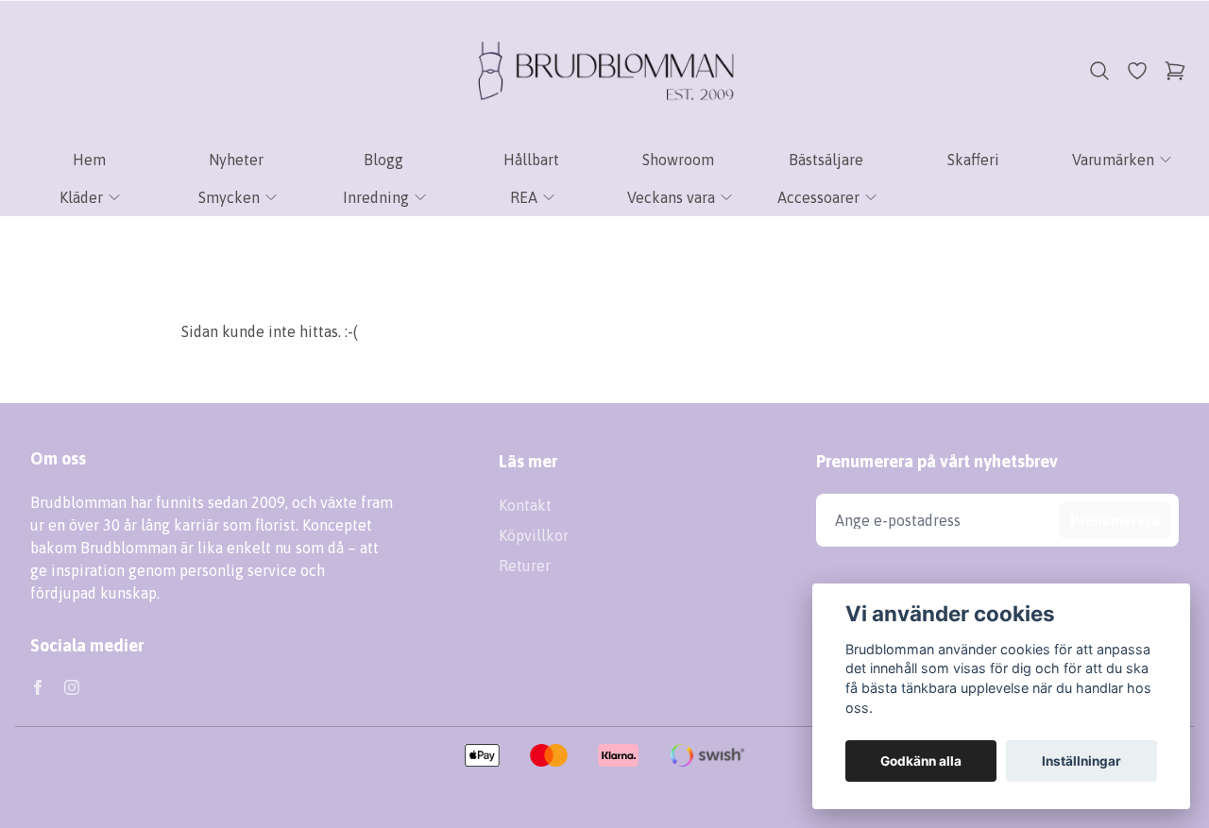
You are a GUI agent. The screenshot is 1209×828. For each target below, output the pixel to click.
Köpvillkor (534, 535)
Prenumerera (1115, 520)
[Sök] (1099, 71)
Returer (525, 565)
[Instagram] (71, 687)
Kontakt (525, 505)
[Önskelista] (1137, 71)
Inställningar (1081, 761)
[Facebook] (37, 687)
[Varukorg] (1175, 71)
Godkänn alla (921, 761)
